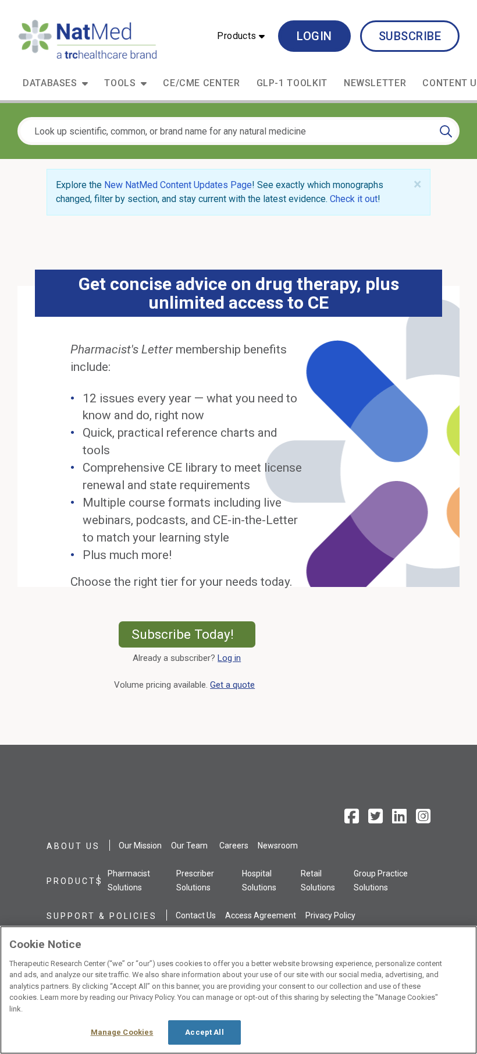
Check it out (354, 198)
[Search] (446, 131)
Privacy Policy (330, 915)
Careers (233, 845)
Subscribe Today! (193, 634)
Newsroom (278, 845)
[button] (240, 36)
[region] (238, 990)
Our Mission (140, 845)
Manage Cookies (122, 1032)
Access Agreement (260, 915)
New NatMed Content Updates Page (178, 184)
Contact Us (196, 915)
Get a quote (234, 685)
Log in (229, 658)
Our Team (189, 845)
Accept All (204, 1032)
